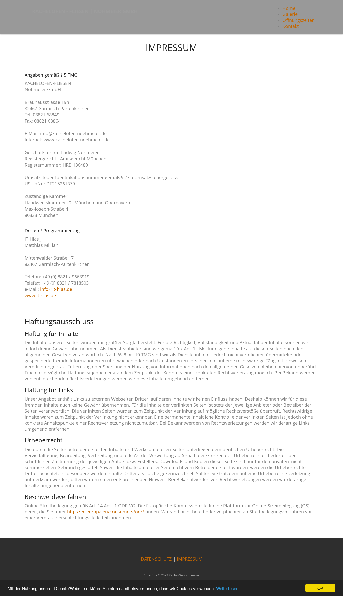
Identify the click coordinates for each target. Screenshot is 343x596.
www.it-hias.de (40, 295)
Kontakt (290, 26)
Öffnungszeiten (298, 20)
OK (320, 588)
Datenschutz (156, 559)
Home (288, 8)
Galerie (290, 14)
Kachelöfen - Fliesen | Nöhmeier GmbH (85, 11)
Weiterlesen (227, 588)
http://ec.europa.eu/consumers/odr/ (105, 512)
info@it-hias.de (56, 289)
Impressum (189, 559)
